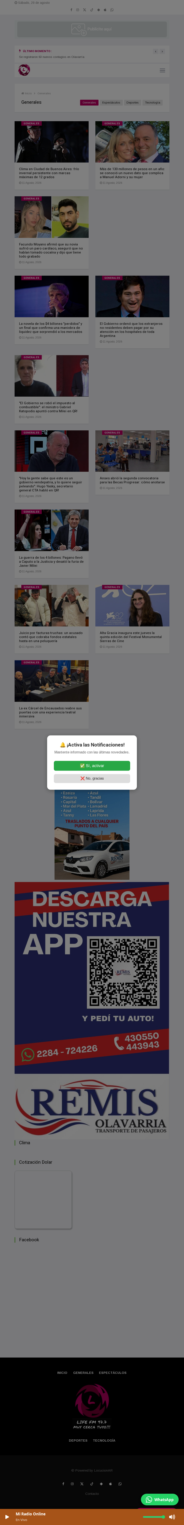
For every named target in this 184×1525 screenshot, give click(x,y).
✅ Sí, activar (92, 766)
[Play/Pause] (7, 1517)
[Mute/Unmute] (172, 1517)
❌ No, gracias (92, 778)
